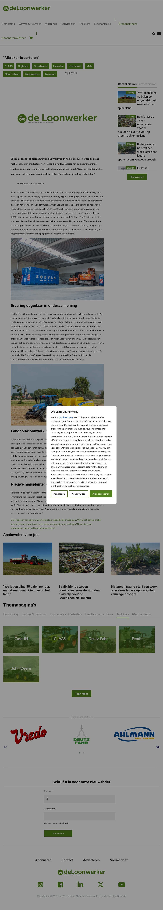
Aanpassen (59, 493)
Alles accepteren (100, 493)
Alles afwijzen (78, 493)
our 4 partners (66, 417)
